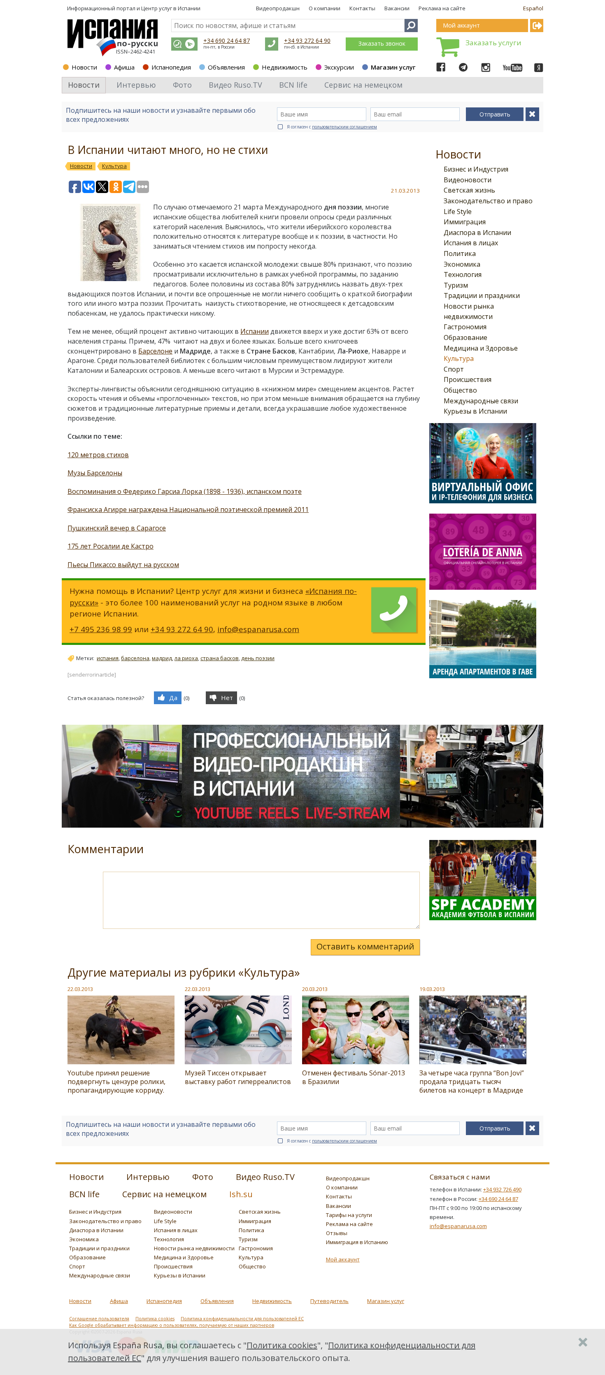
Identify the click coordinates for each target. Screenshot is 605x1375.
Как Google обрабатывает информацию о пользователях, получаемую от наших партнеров (171, 1325)
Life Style (458, 211)
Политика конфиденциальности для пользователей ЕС (242, 1318)
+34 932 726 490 (502, 1189)
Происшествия (467, 379)
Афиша (124, 67)
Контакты (362, 8)
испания (108, 658)
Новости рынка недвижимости (194, 1248)
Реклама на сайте (442, 8)
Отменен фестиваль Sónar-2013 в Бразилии (353, 1077)
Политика (460, 253)
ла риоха (186, 658)
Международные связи (481, 400)
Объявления (226, 67)
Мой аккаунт (343, 1259)
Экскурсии (339, 67)
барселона (135, 658)
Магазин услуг (393, 67)
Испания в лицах (471, 242)
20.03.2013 (315, 989)
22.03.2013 (80, 989)
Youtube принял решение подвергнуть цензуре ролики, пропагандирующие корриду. (116, 1081)
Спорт (454, 369)
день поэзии (258, 658)
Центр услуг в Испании (170, 8)
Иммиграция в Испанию (357, 1242)
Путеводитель (329, 1301)
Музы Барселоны (94, 472)
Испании (254, 331)
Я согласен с (332, 127)
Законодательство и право (488, 200)
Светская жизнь (469, 190)
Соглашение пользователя (99, 1318)
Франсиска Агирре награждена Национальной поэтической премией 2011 (188, 509)
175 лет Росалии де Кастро (110, 546)
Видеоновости (467, 179)
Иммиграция (465, 221)
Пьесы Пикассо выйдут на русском (123, 564)
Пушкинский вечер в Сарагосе (116, 528)
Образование (465, 337)
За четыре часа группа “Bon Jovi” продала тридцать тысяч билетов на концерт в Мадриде (471, 1081)
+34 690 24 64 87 (226, 40)
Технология (463, 274)
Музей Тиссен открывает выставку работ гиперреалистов (238, 1077)
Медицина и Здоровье (481, 348)
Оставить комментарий (365, 946)
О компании (324, 8)
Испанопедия (171, 67)
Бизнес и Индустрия (476, 169)
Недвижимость (284, 67)
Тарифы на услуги (349, 1215)
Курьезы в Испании (475, 411)
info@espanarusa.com (258, 629)
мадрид (162, 658)
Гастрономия (465, 326)
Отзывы (336, 1233)
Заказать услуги (493, 42)
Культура (459, 358)
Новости (84, 67)
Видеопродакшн (278, 8)
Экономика (462, 264)
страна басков (219, 658)
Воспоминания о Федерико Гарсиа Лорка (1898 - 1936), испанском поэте (184, 491)
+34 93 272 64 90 (307, 40)
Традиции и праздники (482, 295)
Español (533, 8)
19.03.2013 (432, 989)
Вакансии (397, 8)
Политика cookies (155, 1318)
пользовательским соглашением (344, 127)
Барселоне (155, 351)
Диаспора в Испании (477, 232)
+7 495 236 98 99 (101, 629)
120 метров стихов (98, 454)
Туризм (456, 285)
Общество (460, 390)
